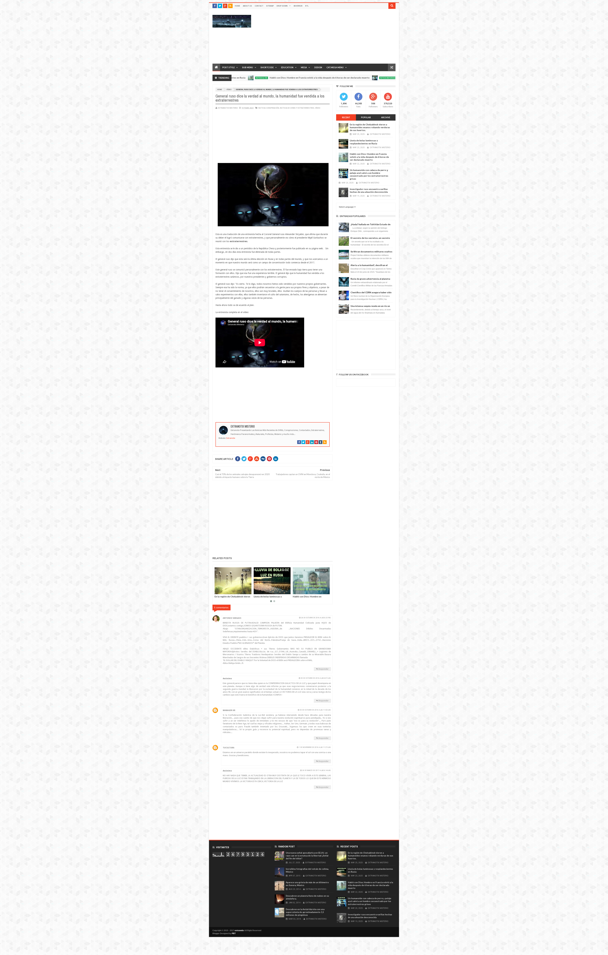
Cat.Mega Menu (335, 67)
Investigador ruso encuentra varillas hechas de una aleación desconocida (369, 190)
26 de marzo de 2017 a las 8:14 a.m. (316, 770)
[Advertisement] (338, 36)
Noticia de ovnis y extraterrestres (297, 108)
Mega (304, 67)
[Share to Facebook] (218, 591)
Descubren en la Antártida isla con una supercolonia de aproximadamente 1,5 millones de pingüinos (305, 912)
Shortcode (267, 67)
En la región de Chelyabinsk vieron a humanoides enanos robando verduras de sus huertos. (370, 127)
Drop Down (282, 6)
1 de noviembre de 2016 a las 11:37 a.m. (315, 747)
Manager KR (229, 710)
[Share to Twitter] (221, 591)
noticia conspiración (268, 108)
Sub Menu (247, 67)
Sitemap (270, 6)
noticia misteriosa (310, 78)
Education (287, 67)
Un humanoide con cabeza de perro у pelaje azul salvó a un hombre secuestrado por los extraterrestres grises (378, 77)
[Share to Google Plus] (225, 591)
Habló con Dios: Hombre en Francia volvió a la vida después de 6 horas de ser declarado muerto (243, 77)
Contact (259, 6)
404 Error (297, 6)
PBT (234, 933)
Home (237, 6)
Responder (324, 669)
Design (318, 67)
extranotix (239, 930)
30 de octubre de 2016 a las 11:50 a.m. (315, 710)
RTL (307, 6)
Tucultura (228, 748)
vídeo (228, 89)
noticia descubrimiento (318, 570)
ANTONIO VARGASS (232, 618)
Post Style (228, 67)
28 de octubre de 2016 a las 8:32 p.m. (316, 618)
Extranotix (230, 438)
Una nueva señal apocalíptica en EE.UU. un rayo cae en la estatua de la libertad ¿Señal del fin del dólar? (307, 856)
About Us (247, 6)
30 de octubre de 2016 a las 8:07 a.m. (316, 678)
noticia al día (243, 570)
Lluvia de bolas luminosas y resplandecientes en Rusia (364, 142)
